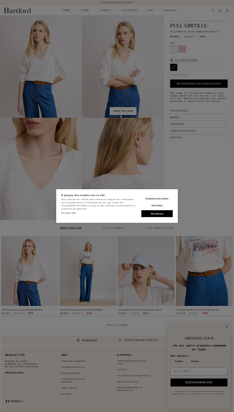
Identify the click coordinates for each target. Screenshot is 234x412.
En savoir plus (68, 213)
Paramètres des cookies (156, 198)
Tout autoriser (157, 214)
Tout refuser (157, 205)
